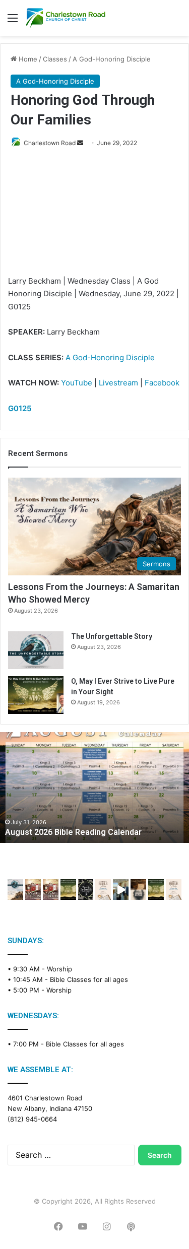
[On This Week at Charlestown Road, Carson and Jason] (50, 889)
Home (27, 59)
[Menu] (13, 21)
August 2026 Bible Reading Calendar (73, 832)
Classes (55, 59)
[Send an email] (80, 143)
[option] (94, 787)
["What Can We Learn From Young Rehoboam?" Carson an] (33, 889)
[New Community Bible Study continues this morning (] (103, 889)
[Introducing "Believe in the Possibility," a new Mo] (86, 889)
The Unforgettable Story (111, 636)
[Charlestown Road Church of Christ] (65, 18)
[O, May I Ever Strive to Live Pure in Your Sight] (36, 695)
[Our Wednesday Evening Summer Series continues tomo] (68, 889)
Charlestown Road (50, 143)
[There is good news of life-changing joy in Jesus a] (121, 889)
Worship (59, 969)
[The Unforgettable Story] (36, 650)
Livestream (118, 382)
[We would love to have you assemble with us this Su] (15, 889)
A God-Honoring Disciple (112, 59)
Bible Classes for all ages (89, 979)
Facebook (162, 382)
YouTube (76, 382)
